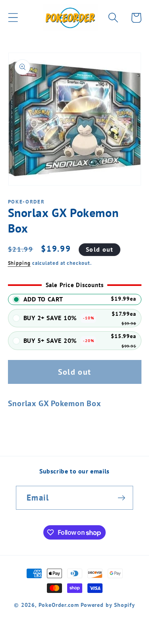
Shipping (19, 263)
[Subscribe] (121, 498)
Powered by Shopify (108, 604)
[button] (13, 17)
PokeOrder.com (59, 604)
